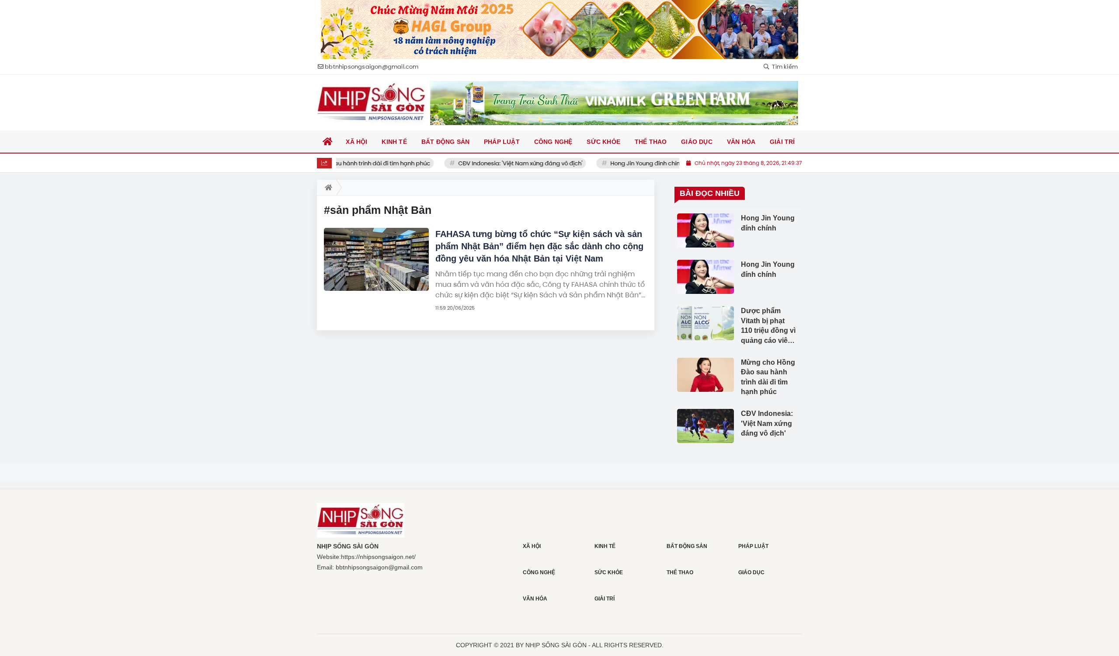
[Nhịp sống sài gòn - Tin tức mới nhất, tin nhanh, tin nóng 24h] (371, 103)
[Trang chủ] (328, 142)
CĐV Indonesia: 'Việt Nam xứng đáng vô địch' (505, 163)
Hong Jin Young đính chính (631, 163)
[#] (614, 103)
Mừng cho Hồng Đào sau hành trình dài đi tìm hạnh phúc (336, 163)
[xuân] (559, 29)
